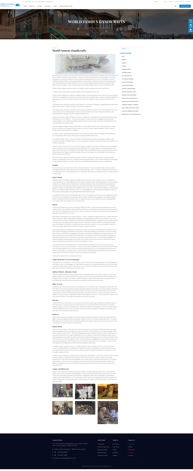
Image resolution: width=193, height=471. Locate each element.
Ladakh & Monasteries (128, 88)
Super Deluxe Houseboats (129, 98)
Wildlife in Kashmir (127, 82)
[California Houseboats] (10, 4)
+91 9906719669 (62, 455)
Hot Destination (127, 75)
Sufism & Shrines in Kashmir (130, 111)
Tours (55, 6)
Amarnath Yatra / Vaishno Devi (131, 114)
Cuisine (124, 66)
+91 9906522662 (49, 1)
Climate (124, 63)
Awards (171, 1)
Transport (101, 444)
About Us (32, 6)
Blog (165, 1)
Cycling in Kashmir (127, 79)
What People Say (103, 447)
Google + (131, 455)
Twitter (130, 447)
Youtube (130, 453)
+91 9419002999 (41, 1)
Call (191, 26)
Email (191, 31)
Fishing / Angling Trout (129, 92)
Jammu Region (126, 69)
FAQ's (114, 450)
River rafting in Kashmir (129, 95)
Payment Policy (103, 455)
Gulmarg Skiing (126, 72)
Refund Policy (102, 453)
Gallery (39, 6)
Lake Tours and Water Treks (130, 108)
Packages (47, 6)
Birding (124, 59)
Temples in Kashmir (127, 85)
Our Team (116, 447)
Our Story (116, 444)
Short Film (188, 1)
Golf (123, 56)
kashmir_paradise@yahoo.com (65, 458)
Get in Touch (185, 6)
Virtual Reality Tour (65, 6)
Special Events (102, 450)
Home (25, 6)
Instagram (131, 450)
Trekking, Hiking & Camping (130, 104)
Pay (191, 22)
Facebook (131, 444)
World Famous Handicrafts (130, 101)
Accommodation (179, 1)
